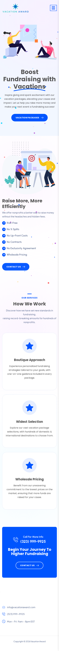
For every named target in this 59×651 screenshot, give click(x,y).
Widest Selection (29, 421)
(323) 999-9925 (33, 541)
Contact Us (13, 266)
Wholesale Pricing (29, 479)
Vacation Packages (27, 117)
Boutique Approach (29, 360)
